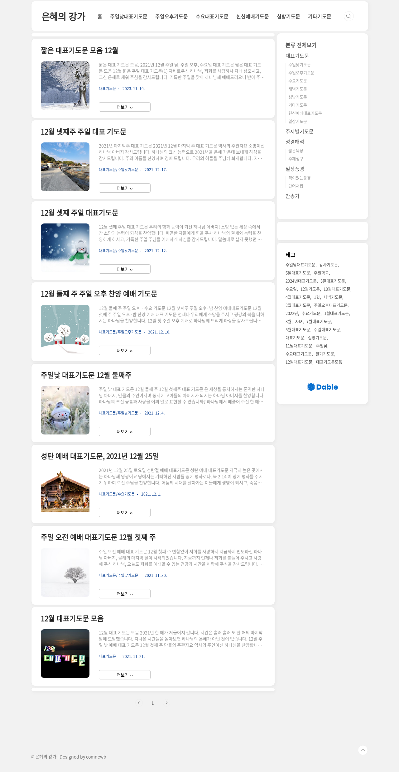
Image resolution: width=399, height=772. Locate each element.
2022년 (292, 313)
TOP (363, 750)
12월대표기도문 (299, 362)
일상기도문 (297, 121)
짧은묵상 (295, 150)
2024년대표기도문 (301, 281)
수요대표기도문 (212, 16)
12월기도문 (310, 289)
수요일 (291, 289)
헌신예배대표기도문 (305, 113)
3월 (288, 321)
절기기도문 (324, 354)
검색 (348, 16)
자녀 (299, 321)
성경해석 (295, 141)
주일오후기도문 (171, 16)
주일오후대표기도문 (331, 305)
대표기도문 (297, 55)
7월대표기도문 (318, 321)
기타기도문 (319, 16)
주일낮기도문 (299, 64)
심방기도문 (288, 16)
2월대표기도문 (298, 305)
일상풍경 (295, 168)
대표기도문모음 (329, 362)
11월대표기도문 (299, 346)
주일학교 (321, 273)
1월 (317, 297)
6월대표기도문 (298, 273)
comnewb (96, 756)
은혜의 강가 (63, 16)
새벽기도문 (297, 89)
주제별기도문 (300, 131)
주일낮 (321, 346)
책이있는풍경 (299, 177)
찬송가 (293, 195)
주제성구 (295, 158)
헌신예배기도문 (252, 16)
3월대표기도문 (332, 281)
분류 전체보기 (301, 45)
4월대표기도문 (298, 297)
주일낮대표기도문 (128, 16)
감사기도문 (328, 265)
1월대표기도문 (336, 313)
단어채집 (295, 186)
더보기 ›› (125, 107)
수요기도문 (297, 81)
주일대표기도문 (327, 330)
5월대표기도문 (298, 330)
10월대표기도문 (337, 289)
